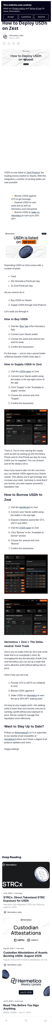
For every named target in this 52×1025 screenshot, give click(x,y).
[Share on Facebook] (4, 43)
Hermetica (32, 695)
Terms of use (35, 8)
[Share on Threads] (14, 43)
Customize (26, 16)
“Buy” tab (23, 326)
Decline (41, 16)
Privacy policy (18, 8)
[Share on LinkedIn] (18, 43)
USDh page (25, 371)
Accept (10, 16)
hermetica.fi (10, 739)
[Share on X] (9, 43)
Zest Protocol (33, 172)
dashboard (24, 507)
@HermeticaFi (21, 732)
